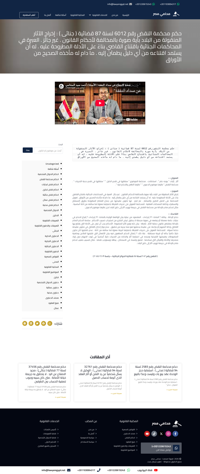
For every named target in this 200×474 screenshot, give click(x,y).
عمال (56, 308)
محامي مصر (161, 14)
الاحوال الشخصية (51, 210)
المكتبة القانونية (77, 15)
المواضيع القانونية (51, 272)
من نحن (115, 15)
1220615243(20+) (161, 446)
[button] (49, 323)
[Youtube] (147, 434)
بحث (27, 150)
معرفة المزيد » (172, 390)
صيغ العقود (53, 303)
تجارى (56, 277)
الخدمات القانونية (99, 15)
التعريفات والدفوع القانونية (47, 226)
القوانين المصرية (51, 257)
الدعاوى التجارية (52, 241)
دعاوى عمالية (52, 287)
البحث (60, 144)
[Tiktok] (154, 434)
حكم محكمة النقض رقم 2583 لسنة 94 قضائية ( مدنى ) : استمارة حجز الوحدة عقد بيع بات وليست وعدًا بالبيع (156, 370)
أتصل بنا (47, 15)
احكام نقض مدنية (51, 205)
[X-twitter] (161, 434)
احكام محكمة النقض (49, 179)
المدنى (56, 262)
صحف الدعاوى (52, 298)
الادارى (56, 215)
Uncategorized (52, 164)
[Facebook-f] (175, 434)
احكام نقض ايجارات (50, 184)
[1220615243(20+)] (176, 448)
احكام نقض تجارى (51, 189)
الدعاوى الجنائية (52, 246)
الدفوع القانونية (52, 251)
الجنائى (56, 231)
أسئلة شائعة (60, 15)
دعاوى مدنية (53, 293)
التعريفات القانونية (51, 220)
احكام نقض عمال (51, 200)
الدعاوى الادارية (52, 236)
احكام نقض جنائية (51, 195)
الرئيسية (125, 15)
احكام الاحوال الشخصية (48, 174)
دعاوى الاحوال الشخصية (48, 282)
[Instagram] (168, 434)
